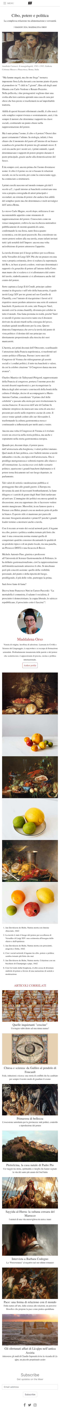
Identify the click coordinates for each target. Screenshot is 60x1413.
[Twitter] (29, 1405)
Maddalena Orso (37, 27)
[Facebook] (24, 1405)
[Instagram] (35, 1405)
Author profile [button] (30, 665)
